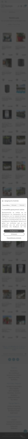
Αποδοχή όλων (14, 231)
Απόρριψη (14, 234)
